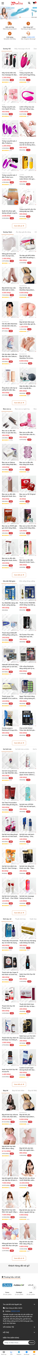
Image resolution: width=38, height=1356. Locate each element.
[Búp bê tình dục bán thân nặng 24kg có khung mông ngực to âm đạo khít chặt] (27, 1231)
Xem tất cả (18, 226)
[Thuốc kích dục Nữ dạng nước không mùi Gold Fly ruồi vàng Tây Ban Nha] (27, 930)
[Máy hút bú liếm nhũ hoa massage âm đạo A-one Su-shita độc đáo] (10, 60)
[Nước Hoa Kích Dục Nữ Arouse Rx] (10, 1057)
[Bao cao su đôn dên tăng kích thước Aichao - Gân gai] (10, 547)
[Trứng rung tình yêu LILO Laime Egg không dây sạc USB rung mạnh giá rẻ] (27, 60)
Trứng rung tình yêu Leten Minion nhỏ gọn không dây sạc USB (26, 179)
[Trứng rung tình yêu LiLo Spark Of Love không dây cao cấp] (10, 94)
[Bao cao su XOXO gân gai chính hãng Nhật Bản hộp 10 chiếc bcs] (10, 515)
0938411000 (31, 37)
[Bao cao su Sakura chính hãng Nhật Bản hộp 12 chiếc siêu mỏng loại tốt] (10, 452)
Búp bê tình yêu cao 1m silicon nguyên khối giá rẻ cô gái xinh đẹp (27, 1212)
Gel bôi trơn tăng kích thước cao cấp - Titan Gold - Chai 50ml (26, 868)
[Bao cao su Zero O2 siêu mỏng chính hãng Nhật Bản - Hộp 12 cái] (27, 515)
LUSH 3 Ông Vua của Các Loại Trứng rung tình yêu (26, 109)
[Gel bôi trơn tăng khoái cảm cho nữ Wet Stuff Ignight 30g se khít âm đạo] (10, 824)
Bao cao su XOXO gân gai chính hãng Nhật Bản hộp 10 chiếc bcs (9, 528)
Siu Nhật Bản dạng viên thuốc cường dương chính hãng (10, 605)
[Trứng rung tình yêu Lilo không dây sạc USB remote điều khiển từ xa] (27, 196)
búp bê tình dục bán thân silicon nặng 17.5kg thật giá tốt (8, 1148)
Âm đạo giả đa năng (23, 232)
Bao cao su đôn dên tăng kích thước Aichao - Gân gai (10, 560)
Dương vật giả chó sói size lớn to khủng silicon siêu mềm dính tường (27, 145)
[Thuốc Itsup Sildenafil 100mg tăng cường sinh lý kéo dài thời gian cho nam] (10, 622)
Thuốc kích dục (20, 919)
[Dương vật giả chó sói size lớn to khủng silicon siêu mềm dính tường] (27, 128)
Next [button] (34, 1287)
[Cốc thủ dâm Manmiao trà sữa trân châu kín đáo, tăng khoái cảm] (10, 309)
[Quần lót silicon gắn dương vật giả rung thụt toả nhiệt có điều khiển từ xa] (10, 196)
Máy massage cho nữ (22, 49)
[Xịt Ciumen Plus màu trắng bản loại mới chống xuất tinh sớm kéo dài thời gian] (27, 622)
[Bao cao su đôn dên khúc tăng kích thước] (27, 452)
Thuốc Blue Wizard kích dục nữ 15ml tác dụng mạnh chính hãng (10, 943)
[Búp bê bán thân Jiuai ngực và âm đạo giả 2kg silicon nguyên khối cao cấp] (27, 309)
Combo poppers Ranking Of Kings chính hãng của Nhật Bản (10, 730)
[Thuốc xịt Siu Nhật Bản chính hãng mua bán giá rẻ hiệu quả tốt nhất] (27, 592)
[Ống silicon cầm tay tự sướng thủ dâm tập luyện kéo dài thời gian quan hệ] (10, 376)
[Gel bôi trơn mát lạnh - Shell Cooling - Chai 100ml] (27, 824)
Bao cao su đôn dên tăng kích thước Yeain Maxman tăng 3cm (26, 562)
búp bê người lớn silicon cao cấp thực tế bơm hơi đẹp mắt (10, 1180)
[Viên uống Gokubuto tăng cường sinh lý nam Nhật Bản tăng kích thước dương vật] (27, 654)
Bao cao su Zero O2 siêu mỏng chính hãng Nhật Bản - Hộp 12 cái (27, 528)
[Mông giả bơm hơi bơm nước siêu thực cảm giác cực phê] (10, 1231)
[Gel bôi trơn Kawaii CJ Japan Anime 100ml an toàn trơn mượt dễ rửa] (27, 760)
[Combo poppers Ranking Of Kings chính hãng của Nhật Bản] (10, 718)
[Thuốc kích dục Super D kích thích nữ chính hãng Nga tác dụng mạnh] (10, 962)
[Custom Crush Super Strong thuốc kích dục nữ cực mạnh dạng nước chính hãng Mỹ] (27, 1057)
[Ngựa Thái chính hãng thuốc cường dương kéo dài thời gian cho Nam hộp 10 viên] (27, 686)
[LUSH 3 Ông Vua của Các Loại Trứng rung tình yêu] (27, 94)
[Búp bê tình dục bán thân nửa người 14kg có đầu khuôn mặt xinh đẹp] (10, 1199)
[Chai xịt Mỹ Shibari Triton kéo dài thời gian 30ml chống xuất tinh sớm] (27, 718)
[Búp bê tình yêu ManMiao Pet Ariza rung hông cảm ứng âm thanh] (27, 343)
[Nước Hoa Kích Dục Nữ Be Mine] (27, 962)
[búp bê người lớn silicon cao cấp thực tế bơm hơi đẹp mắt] (10, 1168)
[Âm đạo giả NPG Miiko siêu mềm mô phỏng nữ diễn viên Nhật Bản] (27, 243)
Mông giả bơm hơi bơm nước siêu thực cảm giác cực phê (10, 1245)
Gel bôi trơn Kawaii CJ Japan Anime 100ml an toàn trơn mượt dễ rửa (27, 775)
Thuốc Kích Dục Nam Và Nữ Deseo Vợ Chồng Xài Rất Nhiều (10, 1040)
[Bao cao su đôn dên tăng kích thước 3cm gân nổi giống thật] (10, 484)
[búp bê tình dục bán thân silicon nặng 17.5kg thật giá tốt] (10, 1136)
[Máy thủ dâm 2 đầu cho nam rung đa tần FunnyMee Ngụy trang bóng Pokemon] (27, 376)
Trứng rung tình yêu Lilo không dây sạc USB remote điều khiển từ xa (27, 211)
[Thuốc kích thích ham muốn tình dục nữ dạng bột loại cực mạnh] (27, 994)
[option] (19, 12)
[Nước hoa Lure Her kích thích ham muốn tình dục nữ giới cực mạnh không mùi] (27, 1025)
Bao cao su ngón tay (22, 409)
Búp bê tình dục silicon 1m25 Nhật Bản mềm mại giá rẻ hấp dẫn (27, 1180)
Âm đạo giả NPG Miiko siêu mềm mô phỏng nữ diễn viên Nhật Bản (27, 258)
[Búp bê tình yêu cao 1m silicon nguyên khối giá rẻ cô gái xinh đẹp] (27, 1199)
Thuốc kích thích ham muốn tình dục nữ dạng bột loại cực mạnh (27, 1006)
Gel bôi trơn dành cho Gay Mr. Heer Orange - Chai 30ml (10, 868)
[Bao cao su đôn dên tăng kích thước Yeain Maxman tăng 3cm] (27, 547)
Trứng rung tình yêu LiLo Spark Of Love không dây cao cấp (8, 109)
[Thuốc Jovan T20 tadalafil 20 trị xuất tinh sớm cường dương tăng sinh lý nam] (10, 686)
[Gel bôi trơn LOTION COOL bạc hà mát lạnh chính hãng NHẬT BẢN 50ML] (27, 792)
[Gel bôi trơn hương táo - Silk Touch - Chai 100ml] (10, 886)
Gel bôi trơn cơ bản (22, 749)
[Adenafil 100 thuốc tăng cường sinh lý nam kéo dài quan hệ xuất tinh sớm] (10, 654)
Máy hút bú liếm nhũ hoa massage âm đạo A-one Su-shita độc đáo (10, 75)
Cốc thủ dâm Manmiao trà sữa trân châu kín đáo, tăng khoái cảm (9, 326)
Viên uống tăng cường (27, 581)
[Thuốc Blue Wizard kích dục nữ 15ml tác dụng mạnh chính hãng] (10, 930)
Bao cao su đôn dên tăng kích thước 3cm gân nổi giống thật (9, 496)
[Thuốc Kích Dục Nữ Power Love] (10, 994)
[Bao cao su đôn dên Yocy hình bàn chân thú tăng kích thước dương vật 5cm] (27, 420)
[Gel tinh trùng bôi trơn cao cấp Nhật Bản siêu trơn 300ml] (10, 760)
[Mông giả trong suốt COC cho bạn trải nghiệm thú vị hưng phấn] (10, 243)
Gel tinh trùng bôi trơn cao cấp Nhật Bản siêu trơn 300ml (9, 773)
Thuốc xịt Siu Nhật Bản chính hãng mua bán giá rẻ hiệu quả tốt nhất (27, 605)
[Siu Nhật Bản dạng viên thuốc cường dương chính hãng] (10, 592)
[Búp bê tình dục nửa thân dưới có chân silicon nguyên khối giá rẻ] (10, 275)
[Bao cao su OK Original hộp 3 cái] (27, 484)
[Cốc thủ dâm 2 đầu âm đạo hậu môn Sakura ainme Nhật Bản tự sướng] (10, 343)
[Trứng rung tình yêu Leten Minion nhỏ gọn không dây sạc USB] (27, 162)
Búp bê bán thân (18, 1090)
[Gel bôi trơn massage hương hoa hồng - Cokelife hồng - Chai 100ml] (27, 886)
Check (31, 1343)
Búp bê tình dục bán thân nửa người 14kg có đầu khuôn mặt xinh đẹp (10, 1212)
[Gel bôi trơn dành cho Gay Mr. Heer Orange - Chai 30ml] (10, 856)
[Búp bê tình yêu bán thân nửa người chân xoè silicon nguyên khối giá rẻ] (27, 1136)
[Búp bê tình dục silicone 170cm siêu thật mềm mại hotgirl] (10, 1102)
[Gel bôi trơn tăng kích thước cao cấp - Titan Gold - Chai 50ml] (27, 856)
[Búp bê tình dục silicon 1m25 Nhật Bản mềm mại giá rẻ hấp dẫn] (27, 1168)
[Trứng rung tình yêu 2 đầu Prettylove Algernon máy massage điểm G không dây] (10, 128)
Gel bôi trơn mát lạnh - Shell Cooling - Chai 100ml (27, 836)
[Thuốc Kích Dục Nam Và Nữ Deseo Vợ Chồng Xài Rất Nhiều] (10, 1025)
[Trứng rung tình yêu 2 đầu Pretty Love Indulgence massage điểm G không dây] (10, 162)
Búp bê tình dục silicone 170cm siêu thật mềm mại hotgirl (10, 1117)
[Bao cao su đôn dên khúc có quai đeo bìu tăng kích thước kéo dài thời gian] (10, 420)
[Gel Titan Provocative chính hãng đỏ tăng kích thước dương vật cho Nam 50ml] (10, 792)
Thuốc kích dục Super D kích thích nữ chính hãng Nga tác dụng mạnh (10, 974)
